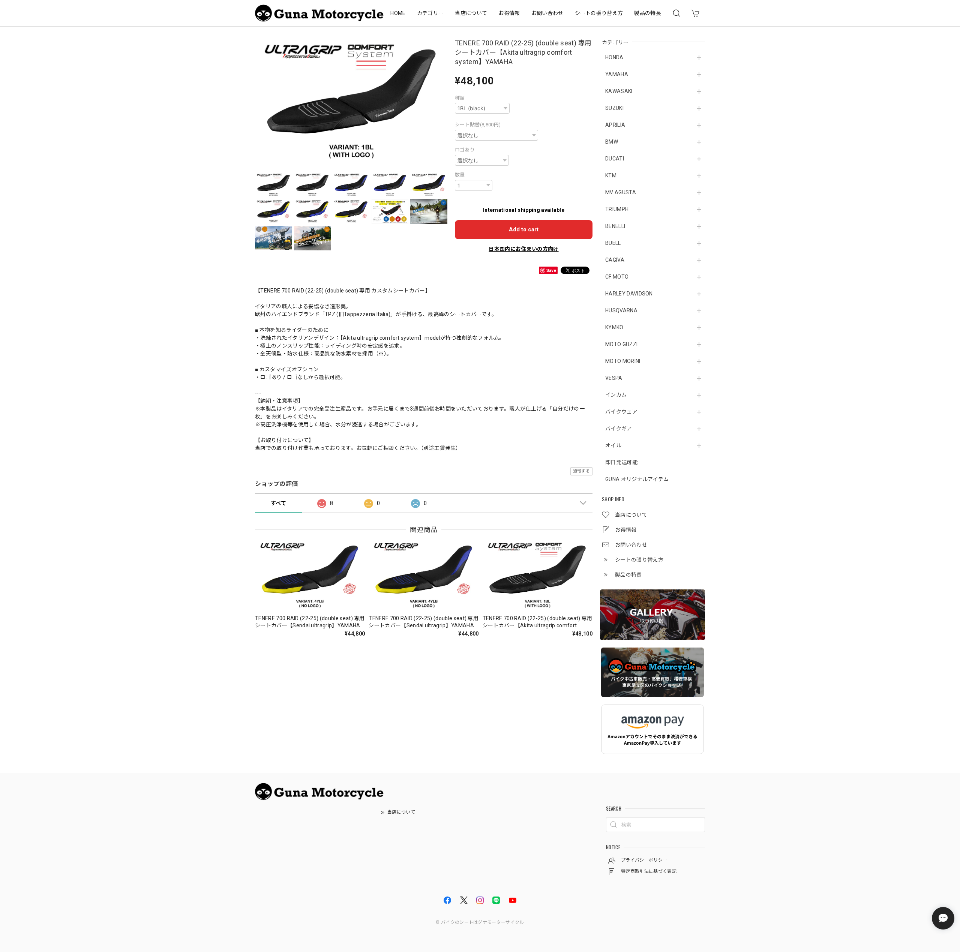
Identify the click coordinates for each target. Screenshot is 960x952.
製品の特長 (647, 13)
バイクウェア (621, 412)
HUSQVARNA (621, 310)
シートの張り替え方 (599, 13)
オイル (613, 445)
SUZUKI (614, 108)
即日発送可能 (621, 462)
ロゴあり (465, 150)
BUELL (613, 243)
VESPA (613, 378)
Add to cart (523, 229)
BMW (611, 142)
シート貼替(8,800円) (478, 124)
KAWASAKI (619, 91)
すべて (278, 503)
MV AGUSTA (620, 192)
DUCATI (614, 159)
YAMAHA (616, 74)
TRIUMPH (616, 209)
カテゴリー (430, 13)
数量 (460, 175)
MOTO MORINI (622, 361)
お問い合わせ (547, 13)
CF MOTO (616, 277)
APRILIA (615, 125)
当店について (471, 13)
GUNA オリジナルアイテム (637, 479)
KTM (610, 175)
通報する (581, 471)
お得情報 (509, 13)
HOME (397, 13)
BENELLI (615, 226)
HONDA (614, 57)
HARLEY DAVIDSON (629, 294)
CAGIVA (614, 260)
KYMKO (614, 327)
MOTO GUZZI (621, 344)
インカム (616, 395)
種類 (460, 98)
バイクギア (618, 429)
